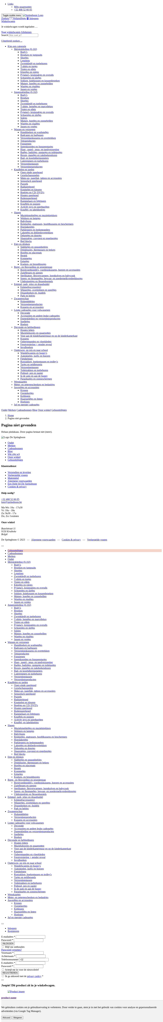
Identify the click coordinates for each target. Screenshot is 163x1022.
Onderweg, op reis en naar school (31, 350)
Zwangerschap (21, 298)
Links (10, 4)
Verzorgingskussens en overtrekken (38, 138)
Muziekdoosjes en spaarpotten (35, 333)
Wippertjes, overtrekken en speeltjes (38, 290)
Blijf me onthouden (15, 947)
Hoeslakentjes (27, 227)
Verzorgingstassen (29, 163)
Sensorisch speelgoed (31, 181)
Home (11, 415)
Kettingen (25, 396)
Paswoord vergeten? (11, 949)
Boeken (24, 324)
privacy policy (34, 976)
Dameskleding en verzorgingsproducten (40, 318)
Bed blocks (26, 241)
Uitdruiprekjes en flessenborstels (36, 281)
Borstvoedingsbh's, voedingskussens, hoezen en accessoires (50, 270)
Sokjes (23, 118)
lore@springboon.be (11, 502)
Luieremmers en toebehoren (34, 161)
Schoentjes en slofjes (30, 77)
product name (8, 997)
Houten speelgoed (29, 195)
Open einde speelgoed (31, 172)
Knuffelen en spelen (24, 169)
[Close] (2, 923)
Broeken (24, 98)
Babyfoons (25, 221)
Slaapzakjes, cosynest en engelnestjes (39, 238)
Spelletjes (25, 321)
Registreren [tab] (13, 931)
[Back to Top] (2, 545)
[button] (8, 21)
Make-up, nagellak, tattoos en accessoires (41, 178)
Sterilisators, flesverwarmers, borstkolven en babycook (47, 275)
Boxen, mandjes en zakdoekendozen (38, 155)
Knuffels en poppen (30, 204)
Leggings (25, 60)
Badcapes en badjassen (31, 135)
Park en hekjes (27, 295)
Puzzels (24, 184)
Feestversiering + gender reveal (36, 344)
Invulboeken (26, 347)
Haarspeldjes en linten (31, 399)
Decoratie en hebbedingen (27, 327)
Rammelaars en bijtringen (33, 201)
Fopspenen (25, 143)
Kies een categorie (17, 46)
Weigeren (17, 1017)
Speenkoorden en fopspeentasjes (36, 146)
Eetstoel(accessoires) (30, 287)
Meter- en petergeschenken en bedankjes (34, 384)
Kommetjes (26, 258)
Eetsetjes (24, 261)
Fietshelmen (26, 358)
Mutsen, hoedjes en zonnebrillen (36, 83)
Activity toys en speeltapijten (34, 206)
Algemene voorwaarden (20, 481)
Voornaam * (7, 952)
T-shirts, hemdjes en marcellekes (36, 106)
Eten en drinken (22, 244)
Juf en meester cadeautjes (26, 404)
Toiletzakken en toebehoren (34, 370)
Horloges (25, 401)
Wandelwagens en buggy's (33, 353)
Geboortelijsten (59, 410)
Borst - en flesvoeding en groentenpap (33, 267)
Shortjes (24, 57)
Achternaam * (8, 956)
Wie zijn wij (14, 454)
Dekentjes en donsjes (31, 235)
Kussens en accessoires (32, 307)
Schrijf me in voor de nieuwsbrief (22, 969)
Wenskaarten (20, 381)
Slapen (17, 212)
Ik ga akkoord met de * (24, 976)
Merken (12, 410)
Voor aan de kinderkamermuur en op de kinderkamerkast (48, 335)
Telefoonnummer (9, 959)
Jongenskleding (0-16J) (25, 92)
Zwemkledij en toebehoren (33, 63)
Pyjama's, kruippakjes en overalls (37, 75)
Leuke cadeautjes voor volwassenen (32, 310)
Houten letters (27, 330)
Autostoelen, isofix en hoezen (35, 356)
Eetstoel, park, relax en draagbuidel (31, 284)
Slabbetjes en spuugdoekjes (34, 247)
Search (4, 35)
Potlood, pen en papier (31, 373)
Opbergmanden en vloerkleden (35, 341)
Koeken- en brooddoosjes (33, 264)
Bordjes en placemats (31, 252)
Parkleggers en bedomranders (35, 229)
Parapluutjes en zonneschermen (36, 378)
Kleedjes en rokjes (29, 72)
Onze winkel (44, 410)
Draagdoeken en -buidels (33, 292)
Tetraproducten (27, 141)
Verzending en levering (19, 472)
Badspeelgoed (27, 186)
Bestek (23, 255)
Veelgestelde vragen (18, 475)
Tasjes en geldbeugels (31, 364)
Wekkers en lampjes (30, 218)
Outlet (4, 410)
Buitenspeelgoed (28, 198)
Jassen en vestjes (28, 89)
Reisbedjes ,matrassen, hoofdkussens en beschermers (46, 224)
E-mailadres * (8, 936)
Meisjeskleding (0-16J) (25, 49)
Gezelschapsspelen (29, 175)
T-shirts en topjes (28, 66)
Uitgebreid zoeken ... (11, 40)
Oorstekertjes (27, 393)
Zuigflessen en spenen (31, 272)
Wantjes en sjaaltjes (30, 86)
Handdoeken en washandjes (34, 132)
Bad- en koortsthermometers (34, 158)
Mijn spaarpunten (23, 6)
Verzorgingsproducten (31, 166)
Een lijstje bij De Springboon (22, 483)
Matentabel (13, 478)
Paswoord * (7, 940)
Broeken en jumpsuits (31, 55)
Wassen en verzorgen (24, 129)
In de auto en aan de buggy (34, 376)
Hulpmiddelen (27, 301)
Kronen (24, 390)
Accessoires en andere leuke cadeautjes (40, 315)
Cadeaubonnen (24, 410)
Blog (34, 410)
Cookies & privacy (17, 486)
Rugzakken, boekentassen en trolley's (39, 361)
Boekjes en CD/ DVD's (32, 192)
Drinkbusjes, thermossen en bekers (37, 249)
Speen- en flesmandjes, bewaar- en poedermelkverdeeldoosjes (51, 278)
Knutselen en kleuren (31, 189)
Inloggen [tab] (12, 928)
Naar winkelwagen (10, 32)
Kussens (24, 338)
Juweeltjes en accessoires (26, 387)
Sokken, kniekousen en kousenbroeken (40, 80)
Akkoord (6, 1017)
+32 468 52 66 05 (23, 9)
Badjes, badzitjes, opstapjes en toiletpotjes (41, 152)
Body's (23, 52)
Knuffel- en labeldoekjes (32, 209)
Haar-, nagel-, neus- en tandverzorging (39, 149)
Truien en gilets (28, 69)
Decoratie (25, 313)
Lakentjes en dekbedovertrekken (36, 232)
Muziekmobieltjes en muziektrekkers (38, 215)
